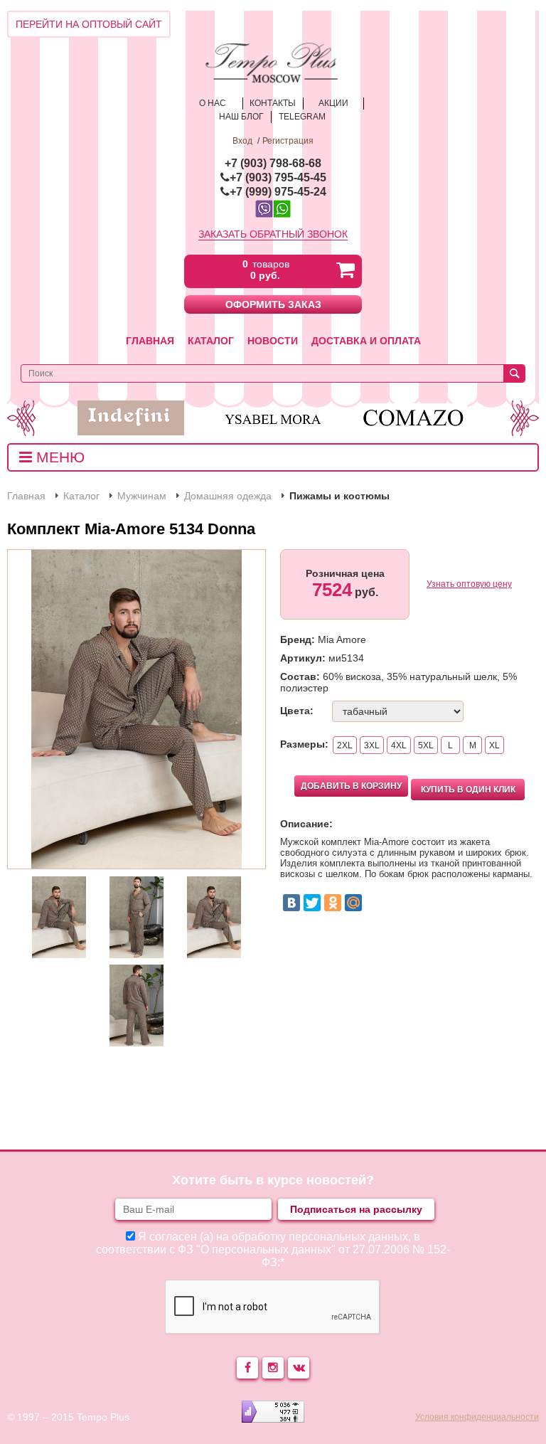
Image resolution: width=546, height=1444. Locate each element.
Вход (242, 141)
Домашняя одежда (228, 495)
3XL (372, 745)
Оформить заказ (273, 304)
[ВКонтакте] (291, 902)
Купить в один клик (468, 790)
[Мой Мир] (353, 902)
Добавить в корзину (351, 786)
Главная (150, 340)
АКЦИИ (333, 103)
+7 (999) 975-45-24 (278, 192)
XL (494, 745)
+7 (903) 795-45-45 (278, 177)
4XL (399, 745)
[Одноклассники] (332, 902)
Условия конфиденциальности (477, 1417)
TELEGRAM (302, 117)
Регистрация (288, 141)
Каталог (211, 340)
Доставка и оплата (366, 340)
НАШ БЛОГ (241, 117)
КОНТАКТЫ (273, 103)
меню (58, 457)
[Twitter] (312, 902)
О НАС (212, 103)
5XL (426, 745)
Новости (272, 340)
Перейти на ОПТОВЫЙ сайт (89, 24)
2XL (345, 745)
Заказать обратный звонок (273, 234)
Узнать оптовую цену (469, 584)
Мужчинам (141, 495)
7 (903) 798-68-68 (276, 163)
